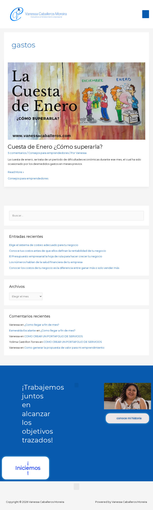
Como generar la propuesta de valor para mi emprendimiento (64, 347)
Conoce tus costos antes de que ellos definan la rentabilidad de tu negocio (57, 250)
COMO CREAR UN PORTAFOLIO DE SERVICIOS (53, 336)
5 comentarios (17, 152)
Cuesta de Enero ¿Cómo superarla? (55, 146)
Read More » (16, 172)
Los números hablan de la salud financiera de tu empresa (45, 262)
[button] (76, 385)
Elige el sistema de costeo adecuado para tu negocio (43, 245)
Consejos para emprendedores (48, 152)
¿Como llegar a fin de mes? (41, 324)
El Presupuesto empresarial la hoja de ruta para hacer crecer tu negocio (55, 256)
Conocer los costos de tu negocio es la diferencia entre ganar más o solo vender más (64, 267)
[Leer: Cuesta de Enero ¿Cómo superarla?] (76, 100)
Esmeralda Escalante (22, 330)
